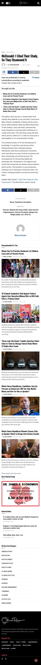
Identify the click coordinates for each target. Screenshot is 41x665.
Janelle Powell (7, 256)
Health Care (6, 567)
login (7, 473)
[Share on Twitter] (24, 72)
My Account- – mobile (9, 648)
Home (3, 52)
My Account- (27, 645)
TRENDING (5, 591)
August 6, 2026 (18, 437)
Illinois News (10, 52)
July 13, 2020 (26, 65)
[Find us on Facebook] (2, 659)
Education (6, 555)
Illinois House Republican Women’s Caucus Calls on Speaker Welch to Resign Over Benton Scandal (20, 432)
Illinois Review (13, 65)
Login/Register (32, 642)
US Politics (6, 599)
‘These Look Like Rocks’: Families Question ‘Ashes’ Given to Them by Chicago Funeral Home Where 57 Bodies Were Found (20, 109)
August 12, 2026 (18, 256)
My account (17, 645)
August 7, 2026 (18, 349)
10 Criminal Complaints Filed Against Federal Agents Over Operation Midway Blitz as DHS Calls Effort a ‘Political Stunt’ (21, 101)
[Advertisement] (20, 27)
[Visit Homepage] (23, 3)
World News (6, 603)
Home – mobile (21, 642)
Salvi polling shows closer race (13, 535)
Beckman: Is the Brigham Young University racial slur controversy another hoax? (20, 527)
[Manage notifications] (36, 660)
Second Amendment (9, 587)
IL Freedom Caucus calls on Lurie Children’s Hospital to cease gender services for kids (20, 518)
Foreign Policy (7, 563)
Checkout (5, 642)
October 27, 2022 (9, 521)
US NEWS (5, 595)
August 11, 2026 (18, 302)
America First (7, 551)
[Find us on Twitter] (6, 659)
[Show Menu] (3, 3)
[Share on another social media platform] (34, 72)
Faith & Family (7, 559)
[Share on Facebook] (13, 72)
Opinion (5, 579)
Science (5, 583)
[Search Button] (38, 3)
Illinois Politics (8, 575)
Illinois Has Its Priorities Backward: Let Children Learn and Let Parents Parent (19, 95)
